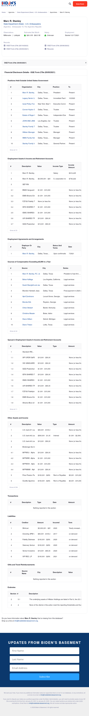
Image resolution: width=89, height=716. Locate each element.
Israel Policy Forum (29, 104)
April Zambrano (28, 296)
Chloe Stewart (27, 307)
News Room (80, 4)
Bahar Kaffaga (27, 279)
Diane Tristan (27, 324)
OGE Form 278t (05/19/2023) (17, 45)
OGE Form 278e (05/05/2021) (17, 49)
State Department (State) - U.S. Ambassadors (32, 12)
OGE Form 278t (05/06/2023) (58, 45)
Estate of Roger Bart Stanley (32, 115)
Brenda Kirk (26, 302)
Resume (50, 49)
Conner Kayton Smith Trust (32, 109)
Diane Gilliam (27, 319)
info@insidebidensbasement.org (26, 621)
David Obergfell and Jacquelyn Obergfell (37, 285)
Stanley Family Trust (29, 126)
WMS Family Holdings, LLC (32, 138)
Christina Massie (28, 313)
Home (4, 12)
